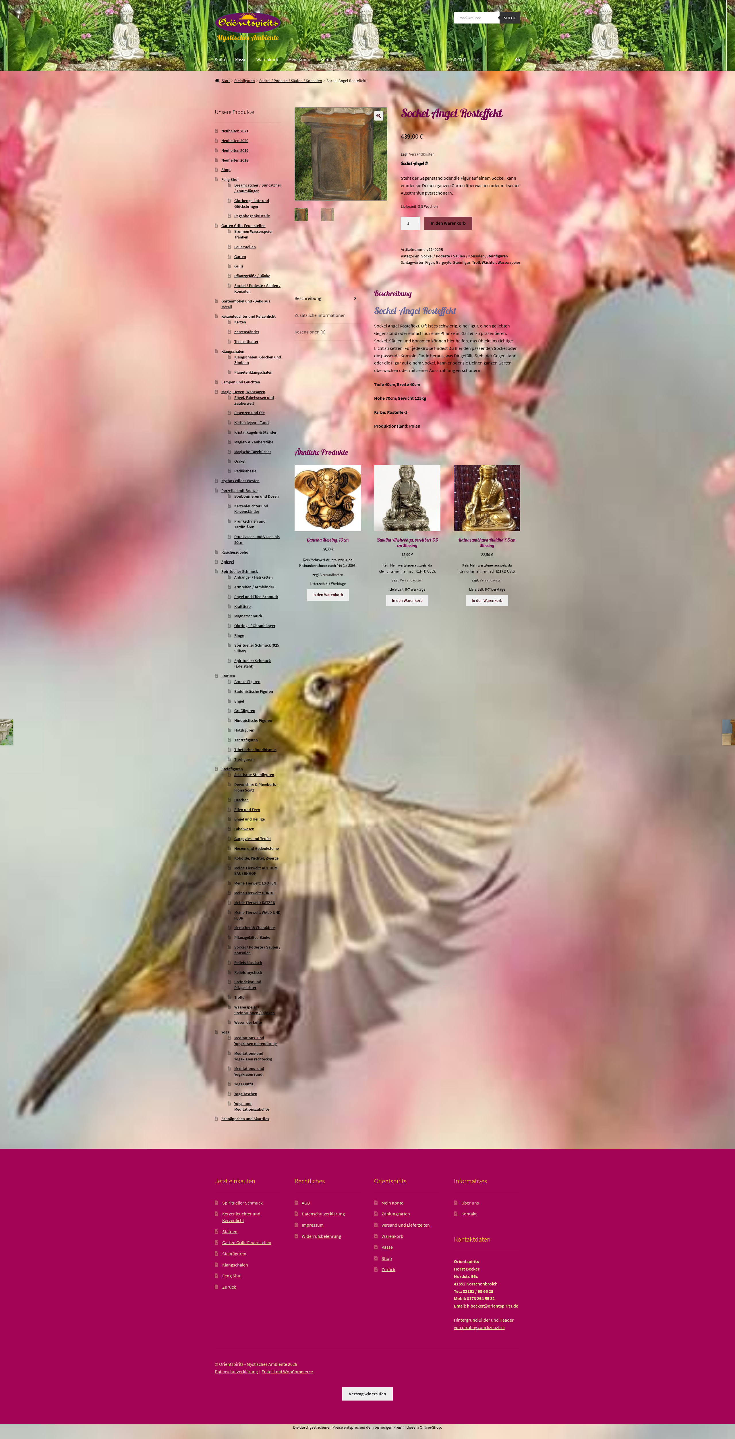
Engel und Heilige (249, 819)
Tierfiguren (244, 759)
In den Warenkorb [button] (327, 594)
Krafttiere (242, 606)
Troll (476, 262)
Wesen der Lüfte (248, 1022)
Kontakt (328, 59)
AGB (306, 1203)
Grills (238, 266)
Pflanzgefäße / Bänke (252, 275)
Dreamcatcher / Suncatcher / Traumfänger (257, 188)
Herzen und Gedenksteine (256, 848)
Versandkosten (422, 154)
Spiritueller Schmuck (239, 571)
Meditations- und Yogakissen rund (249, 1071)
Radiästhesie (245, 471)
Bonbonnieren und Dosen (256, 496)
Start (226, 80)
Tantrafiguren (246, 739)
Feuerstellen (245, 246)
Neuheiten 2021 (234, 130)
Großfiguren (244, 710)
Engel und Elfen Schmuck (256, 596)
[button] (378, 116)
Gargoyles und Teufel (252, 838)
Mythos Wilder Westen (240, 480)
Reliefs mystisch (248, 972)
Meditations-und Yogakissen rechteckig (253, 1056)
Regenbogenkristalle (252, 215)
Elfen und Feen (247, 809)
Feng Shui (230, 179)
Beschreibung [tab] (308, 298)
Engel (239, 701)
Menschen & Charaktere (254, 927)
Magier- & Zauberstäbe (253, 442)
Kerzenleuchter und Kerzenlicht (248, 316)
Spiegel (227, 561)
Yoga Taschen (245, 1093)
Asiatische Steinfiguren (254, 774)
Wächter (489, 262)
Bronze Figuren (247, 681)
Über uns (470, 1203)
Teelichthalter (246, 341)
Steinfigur (461, 262)
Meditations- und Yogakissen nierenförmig (255, 1040)
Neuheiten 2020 (234, 140)
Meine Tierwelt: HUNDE (254, 892)
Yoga (225, 1032)
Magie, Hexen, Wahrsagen (243, 391)
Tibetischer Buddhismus (255, 749)
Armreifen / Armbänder (254, 586)
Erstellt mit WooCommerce (287, 1371)
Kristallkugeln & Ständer (255, 432)
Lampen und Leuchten (240, 382)
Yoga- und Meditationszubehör (251, 1106)
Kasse (240, 59)
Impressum (313, 1225)
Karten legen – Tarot (251, 422)
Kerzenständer (246, 331)
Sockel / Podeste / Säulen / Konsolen (290, 80)
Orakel (239, 461)
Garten (240, 256)
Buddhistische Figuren (253, 691)
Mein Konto (299, 59)
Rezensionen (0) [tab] (310, 332)
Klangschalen (232, 351)
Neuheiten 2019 (234, 150)
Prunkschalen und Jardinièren (250, 524)
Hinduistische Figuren (253, 720)
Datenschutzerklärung (323, 1214)
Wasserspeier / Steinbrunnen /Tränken (254, 1009)
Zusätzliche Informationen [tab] (320, 315)
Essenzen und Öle (249, 412)
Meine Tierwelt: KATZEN (254, 902)
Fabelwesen (244, 828)
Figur (429, 262)
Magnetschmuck (248, 615)
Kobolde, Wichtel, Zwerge (256, 858)
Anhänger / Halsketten (253, 577)
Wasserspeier (509, 262)
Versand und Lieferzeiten (406, 1225)
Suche (510, 17)
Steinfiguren (244, 80)
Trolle (239, 997)
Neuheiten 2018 (234, 160)
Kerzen (240, 322)
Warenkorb (267, 59)
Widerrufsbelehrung (321, 1236)
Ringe (239, 635)
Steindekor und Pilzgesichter (247, 984)
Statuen (228, 675)
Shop (220, 59)
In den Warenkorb (448, 223)
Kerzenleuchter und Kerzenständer (251, 508)
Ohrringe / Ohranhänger (254, 625)
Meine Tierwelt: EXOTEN (255, 883)
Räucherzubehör (235, 552)
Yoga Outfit (243, 1084)
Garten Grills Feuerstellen (243, 225)
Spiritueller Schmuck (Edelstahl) (252, 663)
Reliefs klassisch (248, 962)
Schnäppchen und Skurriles (245, 1118)
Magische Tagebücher (252, 451)
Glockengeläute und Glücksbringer (251, 203)
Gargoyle (443, 262)
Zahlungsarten (396, 1214)
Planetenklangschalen (253, 372)
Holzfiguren (244, 730)
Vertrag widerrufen (367, 1394)
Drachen (241, 799)
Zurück (229, 1287)
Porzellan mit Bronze (239, 490)
